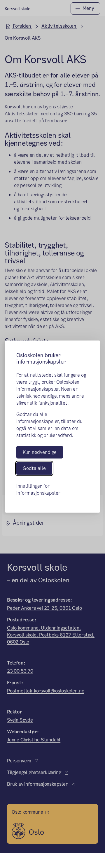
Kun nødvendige (40, 452)
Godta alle (34, 468)
